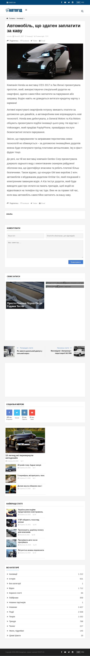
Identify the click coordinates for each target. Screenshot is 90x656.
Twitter (35, 41)
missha (9, 36)
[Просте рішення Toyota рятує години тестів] (25, 295)
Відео (11, 588)
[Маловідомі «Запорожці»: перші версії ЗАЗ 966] (79, 351)
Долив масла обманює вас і (30, 486)
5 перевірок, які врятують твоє (31, 475)
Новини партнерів (17, 602)
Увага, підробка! (16, 631)
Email (43, 41)
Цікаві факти (15, 635)
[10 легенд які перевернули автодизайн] (25, 440)
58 (34, 535)
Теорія (12, 617)
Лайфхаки (13, 598)
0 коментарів (40, 36)
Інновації (20, 18)
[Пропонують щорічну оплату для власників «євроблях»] (11, 533)
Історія (12, 579)
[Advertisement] (45, 379)
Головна (12, 18)
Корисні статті (15, 593)
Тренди (12, 621)
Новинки (13, 607)
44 (36, 545)
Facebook (25, 41)
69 (35, 514)
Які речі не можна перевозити (31, 550)
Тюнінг (12, 626)
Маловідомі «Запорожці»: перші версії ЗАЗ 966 (61, 352)
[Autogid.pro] (13, 10)
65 (35, 524)
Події (11, 612)
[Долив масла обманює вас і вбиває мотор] (10, 489)
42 (35, 553)
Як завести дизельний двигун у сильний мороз (29, 352)
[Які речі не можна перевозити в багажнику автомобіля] (11, 553)
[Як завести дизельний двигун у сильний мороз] (9, 351)
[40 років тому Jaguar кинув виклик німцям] (10, 468)
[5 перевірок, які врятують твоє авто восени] (10, 479)
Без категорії (15, 583)
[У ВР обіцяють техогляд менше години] (11, 523)
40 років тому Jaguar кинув (29, 465)
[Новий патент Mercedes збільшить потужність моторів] (65, 283)
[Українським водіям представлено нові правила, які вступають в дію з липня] (11, 513)
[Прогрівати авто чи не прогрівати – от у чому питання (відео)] (11, 543)
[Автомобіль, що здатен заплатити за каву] (45, 62)
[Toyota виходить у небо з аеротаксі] (65, 286)
